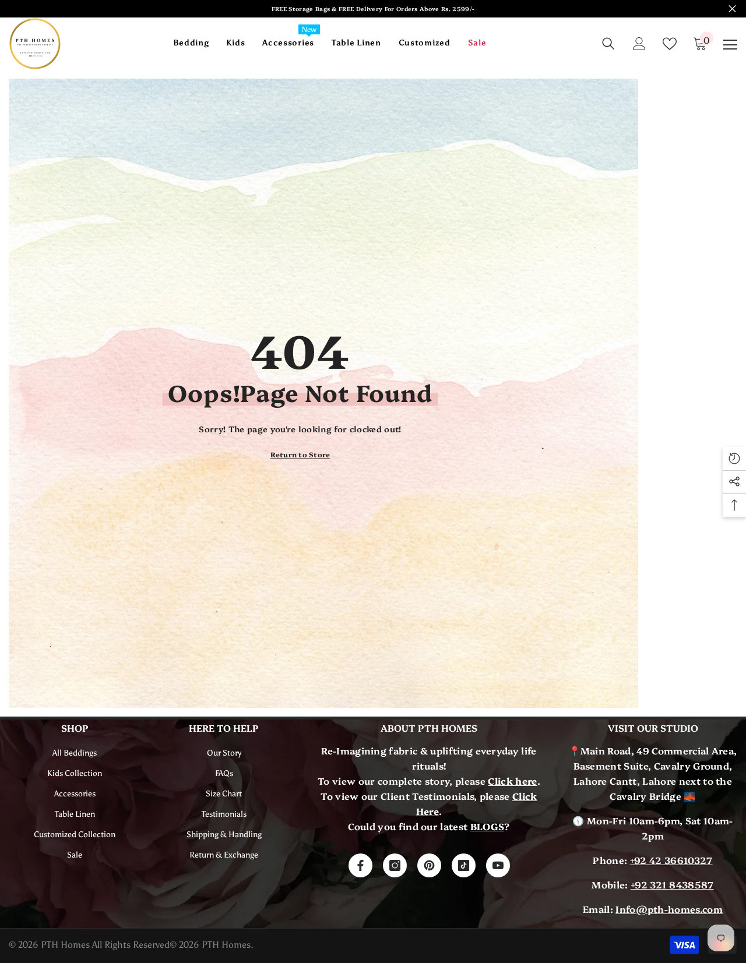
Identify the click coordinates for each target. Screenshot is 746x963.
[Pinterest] (429, 865)
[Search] (608, 43)
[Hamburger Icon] (730, 45)
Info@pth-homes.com (669, 908)
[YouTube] (498, 865)
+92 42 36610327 (671, 859)
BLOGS (487, 826)
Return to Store (300, 454)
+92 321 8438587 (672, 884)
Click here (512, 780)
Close (732, 9)
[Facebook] (360, 865)
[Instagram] (395, 865)
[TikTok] (464, 865)
